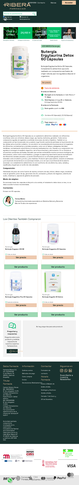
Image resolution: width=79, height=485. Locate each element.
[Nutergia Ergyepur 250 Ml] (15, 234)
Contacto (41, 3)
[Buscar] (35, 14)
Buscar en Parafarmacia (7, 18)
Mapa (49, 97)
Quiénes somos (27, 370)
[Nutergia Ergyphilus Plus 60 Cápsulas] (15, 281)
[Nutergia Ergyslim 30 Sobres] (52, 281)
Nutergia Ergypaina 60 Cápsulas (54, 249)
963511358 (32, 3)
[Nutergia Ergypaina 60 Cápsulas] (52, 234)
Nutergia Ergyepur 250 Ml (14, 249)
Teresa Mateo (20, 199)
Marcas (53, 3)
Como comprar (27, 376)
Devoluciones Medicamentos (32, 383)
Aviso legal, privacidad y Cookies (39, 479)
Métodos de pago (28, 373)
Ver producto (21, 266)
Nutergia (9, 247)
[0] (4, 19)
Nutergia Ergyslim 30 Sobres (52, 297)
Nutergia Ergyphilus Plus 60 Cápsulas (18, 297)
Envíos (24, 380)
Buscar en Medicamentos (25, 18)
